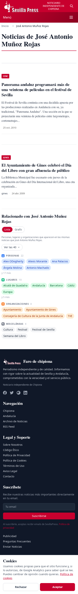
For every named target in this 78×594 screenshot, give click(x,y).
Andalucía (9, 416)
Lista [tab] (7, 229)
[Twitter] (12, 393)
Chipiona (8, 411)
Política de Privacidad (16, 455)
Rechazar (21, 587)
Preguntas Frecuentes (17, 541)
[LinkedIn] (25, 393)
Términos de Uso (13, 466)
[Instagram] (18, 393)
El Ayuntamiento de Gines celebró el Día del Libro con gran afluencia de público (36, 167)
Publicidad (9, 536)
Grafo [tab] (18, 229)
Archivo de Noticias (15, 421)
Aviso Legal (10, 471)
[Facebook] (5, 393)
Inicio (5, 26)
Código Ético (11, 450)
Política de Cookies (15, 460)
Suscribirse (39, 516)
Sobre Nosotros (13, 444)
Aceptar (57, 587)
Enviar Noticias (12, 546)
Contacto (8, 476)
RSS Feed (9, 426)
